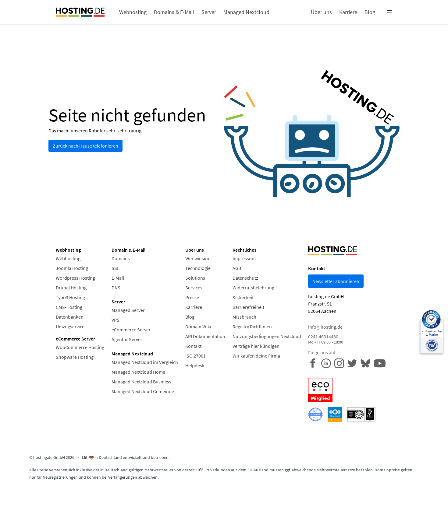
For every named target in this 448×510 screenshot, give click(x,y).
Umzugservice (70, 326)
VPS (115, 320)
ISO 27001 (195, 356)
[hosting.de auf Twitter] (354, 363)
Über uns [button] (321, 12)
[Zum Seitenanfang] (15, 494)
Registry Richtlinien (252, 326)
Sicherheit (243, 297)
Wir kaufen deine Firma (256, 356)
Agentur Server (127, 339)
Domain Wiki (198, 326)
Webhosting (68, 258)
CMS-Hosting (69, 307)
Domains (121, 258)
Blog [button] (369, 12)
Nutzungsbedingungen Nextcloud (267, 336)
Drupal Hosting (71, 288)
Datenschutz (245, 278)
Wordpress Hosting (75, 278)
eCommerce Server (131, 330)
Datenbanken (70, 317)
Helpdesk (194, 365)
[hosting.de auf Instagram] (340, 363)
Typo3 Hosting (70, 297)
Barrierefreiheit (248, 307)
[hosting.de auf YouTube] (367, 363)
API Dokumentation (205, 336)
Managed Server (128, 310)
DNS (116, 288)
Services (193, 288)
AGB (237, 268)
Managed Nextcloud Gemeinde (143, 391)
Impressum (244, 258)
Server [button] (208, 12)
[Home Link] (80, 12)
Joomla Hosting (72, 268)
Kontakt (193, 346)
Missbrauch (244, 317)
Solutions (195, 278)
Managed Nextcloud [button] (246, 12)
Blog (189, 317)
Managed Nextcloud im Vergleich (145, 362)
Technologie (198, 268)
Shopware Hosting (75, 357)
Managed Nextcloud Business (141, 382)
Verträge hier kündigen (256, 346)
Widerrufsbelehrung (253, 288)
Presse (192, 297)
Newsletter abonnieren (335, 281)
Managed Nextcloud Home (138, 372)
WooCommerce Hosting (80, 347)
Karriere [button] (348, 12)
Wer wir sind (198, 258)
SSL (115, 268)
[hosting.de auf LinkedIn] (327, 363)
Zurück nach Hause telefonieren (85, 146)
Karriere (193, 307)
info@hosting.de (325, 327)
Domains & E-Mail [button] (174, 12)
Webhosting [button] (133, 12)
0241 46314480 (325, 339)
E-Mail (118, 278)
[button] (389, 12)
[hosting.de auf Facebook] (314, 363)
